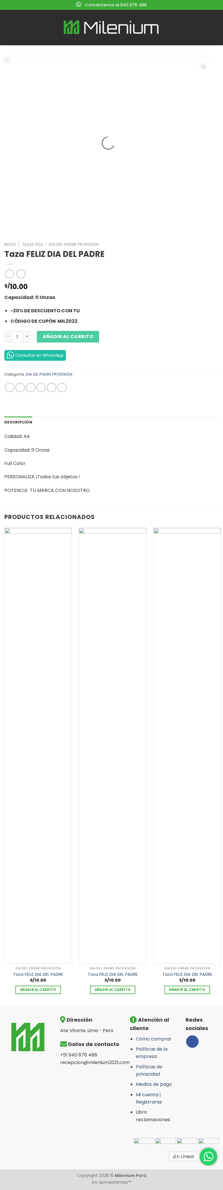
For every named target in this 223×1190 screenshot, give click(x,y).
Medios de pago (154, 1084)
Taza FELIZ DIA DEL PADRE (38, 974)
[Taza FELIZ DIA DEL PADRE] (38, 745)
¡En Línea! (183, 1156)
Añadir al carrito (68, 336)
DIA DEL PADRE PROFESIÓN (73, 244)
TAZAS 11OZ (32, 244)
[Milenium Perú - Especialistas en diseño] (111, 27)
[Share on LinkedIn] (62, 387)
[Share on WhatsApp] (10, 387)
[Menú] (7, 27)
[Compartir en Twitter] (30, 387)
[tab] (18, 422)
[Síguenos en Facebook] (192, 1041)
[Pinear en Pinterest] (51, 387)
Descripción (18, 422)
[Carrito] (214, 27)
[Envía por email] (41, 387)
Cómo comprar (154, 1039)
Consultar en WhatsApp (39, 355)
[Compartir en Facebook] (20, 387)
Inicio (10, 244)
